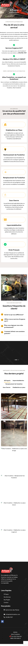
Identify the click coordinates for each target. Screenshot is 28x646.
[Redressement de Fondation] (5, 149)
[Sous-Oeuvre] (5, 195)
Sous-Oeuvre (14, 200)
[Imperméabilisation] (5, 219)
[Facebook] (2, 621)
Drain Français (14, 250)
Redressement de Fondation (14, 155)
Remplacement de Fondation (14, 178)
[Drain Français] (5, 244)
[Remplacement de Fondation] (5, 172)
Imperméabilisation (14, 225)
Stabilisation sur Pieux (14, 130)
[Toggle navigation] (26, 3)
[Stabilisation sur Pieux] (5, 124)
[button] (14, 359)
